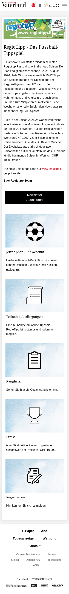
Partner (51, 554)
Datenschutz (33, 559)
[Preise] (34, 416)
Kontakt (35, 546)
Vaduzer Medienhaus (28, 554)
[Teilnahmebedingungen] (34, 295)
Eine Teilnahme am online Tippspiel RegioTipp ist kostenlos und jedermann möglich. (30, 329)
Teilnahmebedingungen (24, 316)
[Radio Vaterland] (33, 5)
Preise (11, 437)
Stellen (15, 559)
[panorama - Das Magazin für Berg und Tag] (57, 586)
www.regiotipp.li (52, 168)
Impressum (54, 559)
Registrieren (15, 497)
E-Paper (28, 531)
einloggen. (12, 269)
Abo (44, 531)
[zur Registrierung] (34, 476)
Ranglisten (14, 381)
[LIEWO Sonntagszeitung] (44, 586)
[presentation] (57, 5)
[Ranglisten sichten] (34, 360)
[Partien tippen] (34, 230)
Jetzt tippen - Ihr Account (25, 252)
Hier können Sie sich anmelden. (26, 505)
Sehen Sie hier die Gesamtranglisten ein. (32, 389)
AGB (36, 565)
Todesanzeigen (24, 538)
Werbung (49, 538)
